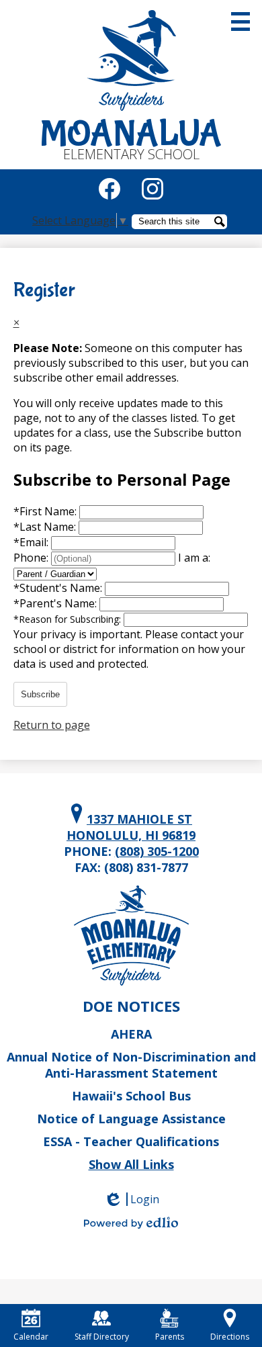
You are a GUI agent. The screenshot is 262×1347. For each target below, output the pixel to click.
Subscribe (40, 694)
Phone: (32, 557)
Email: (32, 542)
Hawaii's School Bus (131, 1096)
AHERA (131, 1034)
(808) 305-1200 (157, 851)
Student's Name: (59, 587)
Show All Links (131, 1164)
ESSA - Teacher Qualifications (131, 1141)
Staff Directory (102, 1336)
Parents (169, 1336)
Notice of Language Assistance (131, 1119)
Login (136, 1199)
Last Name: (46, 526)
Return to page (51, 725)
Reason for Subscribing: (68, 619)
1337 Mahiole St (131, 827)
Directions (229, 1336)
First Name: (46, 511)
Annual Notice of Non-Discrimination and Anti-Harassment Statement (131, 1065)
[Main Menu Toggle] (240, 21)
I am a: (194, 557)
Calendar (30, 1336)
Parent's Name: (56, 603)
